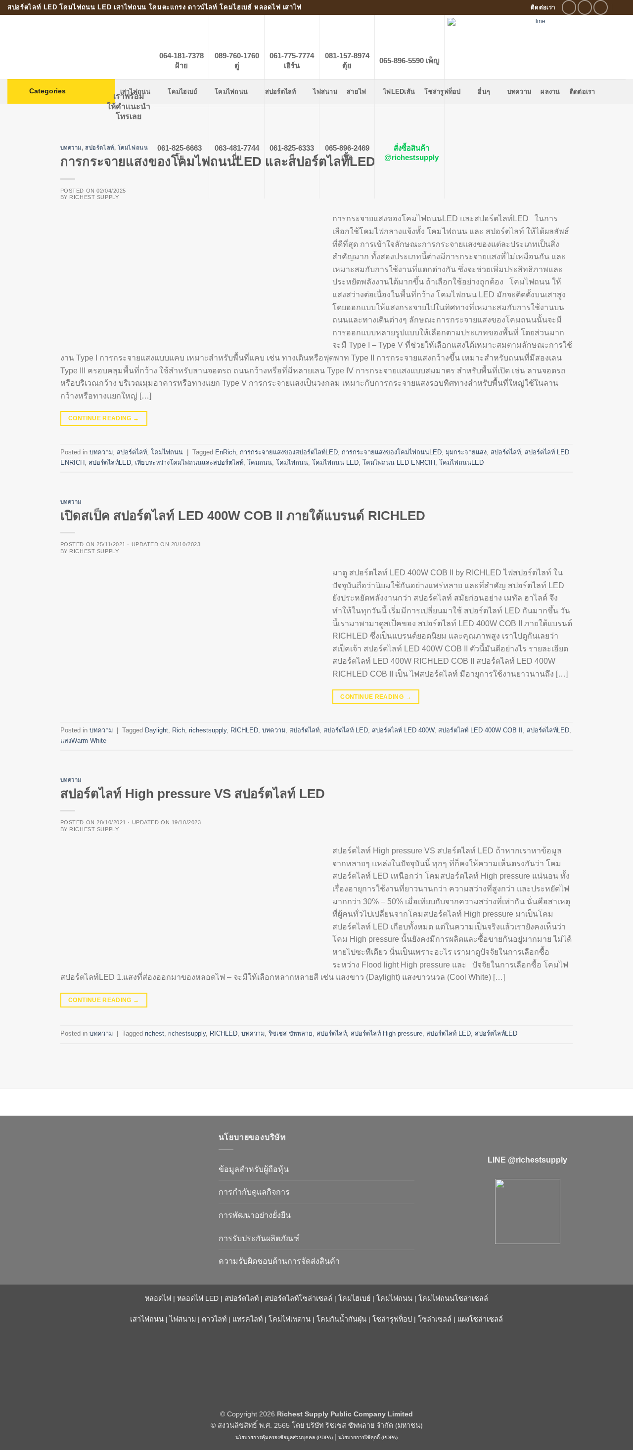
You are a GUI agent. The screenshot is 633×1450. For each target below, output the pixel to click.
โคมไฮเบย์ (354, 1298)
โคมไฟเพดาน (290, 1319)
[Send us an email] (600, 7)
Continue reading (103, 418)
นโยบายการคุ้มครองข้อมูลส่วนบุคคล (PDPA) (284, 1437)
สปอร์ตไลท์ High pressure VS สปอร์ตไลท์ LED (192, 794)
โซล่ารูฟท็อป (392, 1319)
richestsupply (207, 730)
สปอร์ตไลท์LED (110, 462)
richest (154, 1033)
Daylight (156, 730)
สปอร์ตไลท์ (99, 148)
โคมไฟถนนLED (461, 462)
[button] (61, 91)
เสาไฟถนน (147, 1319)
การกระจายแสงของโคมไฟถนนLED (392, 452)
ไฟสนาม (183, 1319)
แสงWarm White (83, 740)
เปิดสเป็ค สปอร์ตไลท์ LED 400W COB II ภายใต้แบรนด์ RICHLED (242, 516)
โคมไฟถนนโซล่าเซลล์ (453, 1298)
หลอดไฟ (158, 1298)
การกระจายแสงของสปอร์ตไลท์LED (289, 452)
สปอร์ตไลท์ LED (345, 730)
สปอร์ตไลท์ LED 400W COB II (480, 730)
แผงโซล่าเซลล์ (480, 1319)
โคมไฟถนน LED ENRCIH (398, 462)
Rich (178, 730)
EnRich (225, 452)
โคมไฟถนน (167, 452)
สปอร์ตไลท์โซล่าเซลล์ (298, 1298)
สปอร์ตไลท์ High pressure (386, 1033)
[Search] (622, 7)
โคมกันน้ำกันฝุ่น (341, 1319)
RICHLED (244, 730)
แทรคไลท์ (247, 1319)
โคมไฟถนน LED (335, 462)
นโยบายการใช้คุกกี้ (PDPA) (368, 1437)
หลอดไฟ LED (198, 1298)
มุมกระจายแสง (466, 452)
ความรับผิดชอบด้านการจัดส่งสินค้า (279, 1261)
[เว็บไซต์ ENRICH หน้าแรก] (105, 1154)
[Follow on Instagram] (585, 7)
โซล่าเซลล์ (435, 1319)
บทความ (71, 148)
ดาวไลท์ (214, 1319)
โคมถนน (259, 462)
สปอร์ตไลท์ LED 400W (403, 730)
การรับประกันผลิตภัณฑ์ (259, 1238)
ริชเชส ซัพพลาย (291, 1033)
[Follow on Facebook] (569, 7)
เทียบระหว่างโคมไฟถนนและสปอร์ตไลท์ (189, 462)
